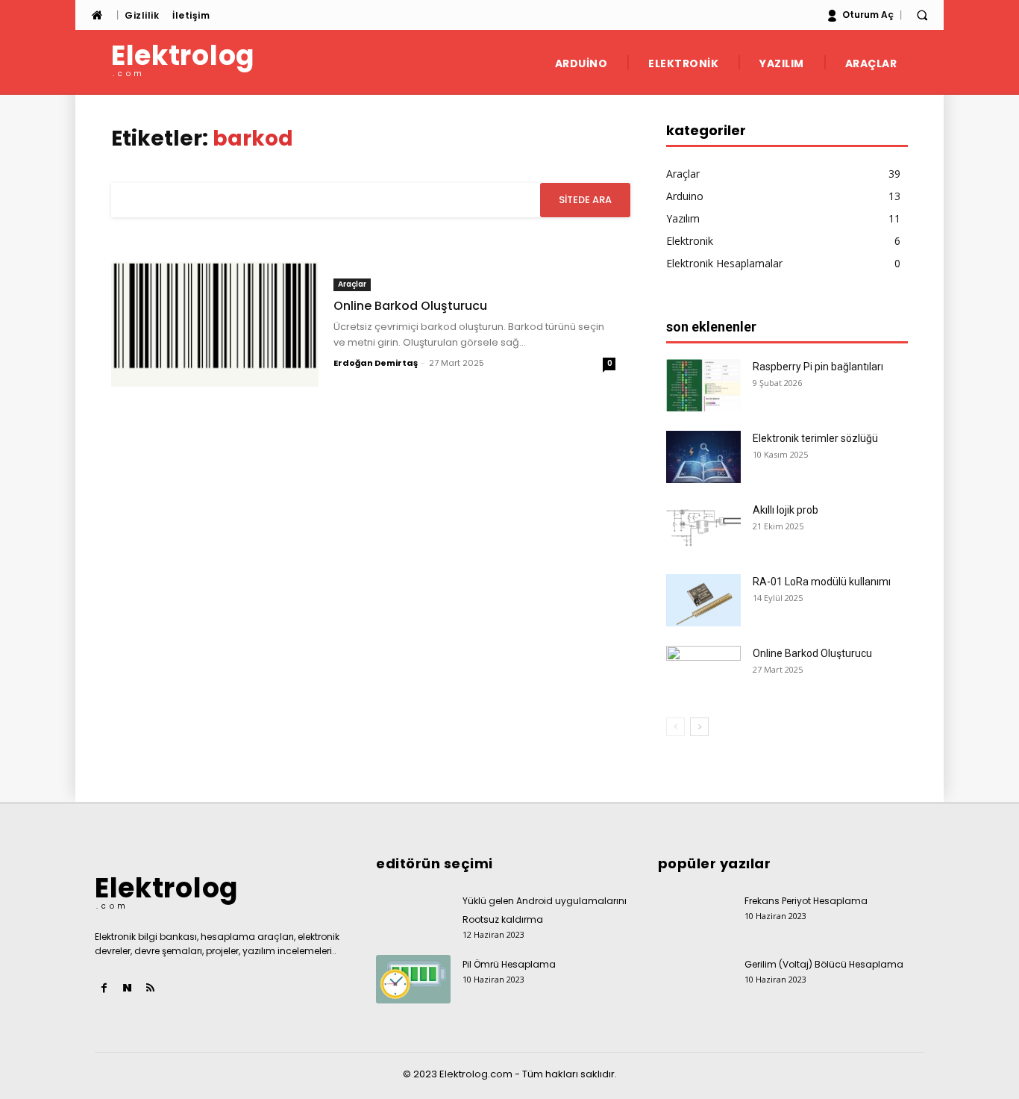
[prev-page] (675, 726)
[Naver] (127, 988)
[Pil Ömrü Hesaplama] (413, 979)
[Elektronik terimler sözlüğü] (703, 457)
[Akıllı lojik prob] (703, 528)
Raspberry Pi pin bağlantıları (818, 367)
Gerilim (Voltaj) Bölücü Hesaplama (823, 964)
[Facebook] (104, 988)
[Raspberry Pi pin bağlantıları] (703, 385)
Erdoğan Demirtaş (375, 363)
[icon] (97, 15)
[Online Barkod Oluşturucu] (215, 324)
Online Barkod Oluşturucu (410, 305)
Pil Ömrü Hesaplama (509, 964)
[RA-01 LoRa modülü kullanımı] (703, 600)
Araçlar (352, 284)
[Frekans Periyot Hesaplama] (695, 915)
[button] (922, 15)
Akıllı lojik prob (785, 510)
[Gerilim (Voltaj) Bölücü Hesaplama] (695, 979)
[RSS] (150, 988)
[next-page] (699, 726)
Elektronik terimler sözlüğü (815, 438)
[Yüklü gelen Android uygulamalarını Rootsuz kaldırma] (413, 915)
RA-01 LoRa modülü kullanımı (822, 582)
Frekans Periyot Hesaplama (806, 900)
